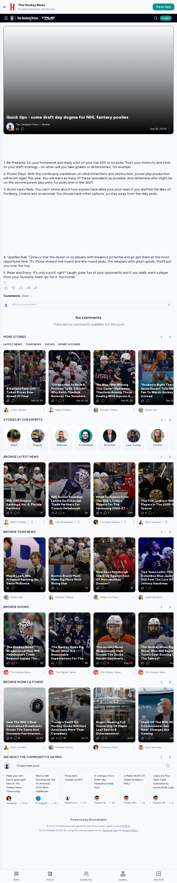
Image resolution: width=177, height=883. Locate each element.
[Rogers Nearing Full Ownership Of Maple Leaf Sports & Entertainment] (114, 715)
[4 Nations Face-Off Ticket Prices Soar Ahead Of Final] (25, 377)
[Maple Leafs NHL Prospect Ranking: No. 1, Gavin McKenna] (25, 564)
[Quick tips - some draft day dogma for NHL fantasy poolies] (88, 80)
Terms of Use (109, 830)
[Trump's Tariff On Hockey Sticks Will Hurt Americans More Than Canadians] (69, 715)
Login (165, 18)
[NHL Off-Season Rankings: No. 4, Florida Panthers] (25, 489)
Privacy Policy (130, 830)
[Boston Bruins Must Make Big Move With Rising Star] (69, 564)
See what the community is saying (32, 757)
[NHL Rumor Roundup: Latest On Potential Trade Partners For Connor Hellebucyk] (69, 489)
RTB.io (126, 826)
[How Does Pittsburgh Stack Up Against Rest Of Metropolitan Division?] (114, 564)
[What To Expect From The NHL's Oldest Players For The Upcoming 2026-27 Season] (114, 489)
